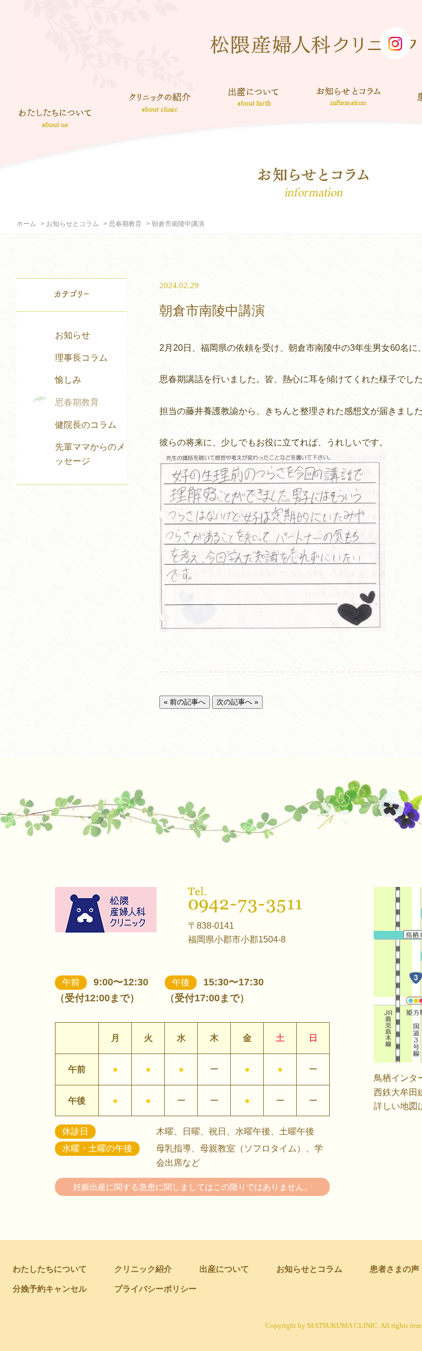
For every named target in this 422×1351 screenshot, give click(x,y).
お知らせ (72, 335)
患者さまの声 (394, 1268)
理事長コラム (81, 357)
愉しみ (68, 379)
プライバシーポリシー (155, 1288)
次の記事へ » (237, 702)
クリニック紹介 (160, 103)
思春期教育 (125, 224)
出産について (253, 96)
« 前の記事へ (185, 702)
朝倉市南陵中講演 (212, 310)
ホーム (26, 224)
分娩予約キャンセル (50, 1288)
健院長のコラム (85, 424)
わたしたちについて (55, 117)
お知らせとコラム (348, 96)
